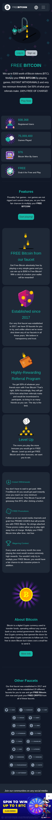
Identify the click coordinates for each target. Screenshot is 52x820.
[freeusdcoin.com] (18, 725)
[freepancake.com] (18, 765)
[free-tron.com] (35, 733)
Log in (20, 53)
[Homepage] (16, 7)
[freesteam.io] (18, 718)
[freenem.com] (10, 710)
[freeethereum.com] (18, 733)
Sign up (31, 53)
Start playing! (26, 217)
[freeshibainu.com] (35, 757)
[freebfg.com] (36, 773)
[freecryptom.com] (33, 741)
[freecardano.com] (26, 710)
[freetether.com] (34, 718)
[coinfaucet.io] (42, 710)
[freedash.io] (16, 741)
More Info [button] (26, 653)
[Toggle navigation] (43, 7)
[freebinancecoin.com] (35, 725)
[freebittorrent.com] (19, 773)
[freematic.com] (36, 765)
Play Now (26, 101)
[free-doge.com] (17, 757)
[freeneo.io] (17, 749)
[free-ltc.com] (33, 749)
